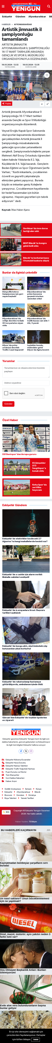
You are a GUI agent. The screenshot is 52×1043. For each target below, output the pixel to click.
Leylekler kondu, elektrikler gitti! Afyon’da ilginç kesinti (38, 347)
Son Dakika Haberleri (15, 778)
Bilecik (37, 792)
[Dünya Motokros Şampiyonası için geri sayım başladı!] (13, 283)
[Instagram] (31, 751)
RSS (7, 812)
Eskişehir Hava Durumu (16, 763)
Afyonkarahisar (37, 16)
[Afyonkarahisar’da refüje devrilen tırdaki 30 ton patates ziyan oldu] (13, 310)
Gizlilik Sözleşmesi (13, 789)
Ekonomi (8, 795)
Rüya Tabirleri (11, 798)
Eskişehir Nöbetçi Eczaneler (18, 760)
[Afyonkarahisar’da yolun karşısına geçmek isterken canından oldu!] (38, 283)
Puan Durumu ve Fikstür (16, 772)
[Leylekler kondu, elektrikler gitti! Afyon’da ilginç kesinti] (38, 337)
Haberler (6, 25)
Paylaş (8, 104)
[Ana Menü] (3, 6)
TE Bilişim (33, 822)
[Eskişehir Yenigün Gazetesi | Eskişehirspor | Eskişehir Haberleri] (25, 6)
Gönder (8, 404)
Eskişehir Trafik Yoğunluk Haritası (20, 769)
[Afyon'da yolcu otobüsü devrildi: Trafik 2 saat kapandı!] (13, 337)
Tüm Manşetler (12, 775)
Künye (38, 789)
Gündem (20, 16)
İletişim (28, 789)
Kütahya (32, 795)
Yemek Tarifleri (27, 798)
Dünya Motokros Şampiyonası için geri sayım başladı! (12, 294)
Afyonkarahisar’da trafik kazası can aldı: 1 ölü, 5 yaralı (38, 321)
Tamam (35, 1039)
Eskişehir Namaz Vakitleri (17, 766)
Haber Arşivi (11, 781)
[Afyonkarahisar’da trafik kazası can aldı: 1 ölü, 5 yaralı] (38, 310)
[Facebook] (21, 751)
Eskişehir (7, 16)
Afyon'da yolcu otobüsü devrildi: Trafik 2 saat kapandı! (13, 347)
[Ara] (48, 6)
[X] (26, 751)
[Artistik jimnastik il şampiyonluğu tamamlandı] (26, 85)
